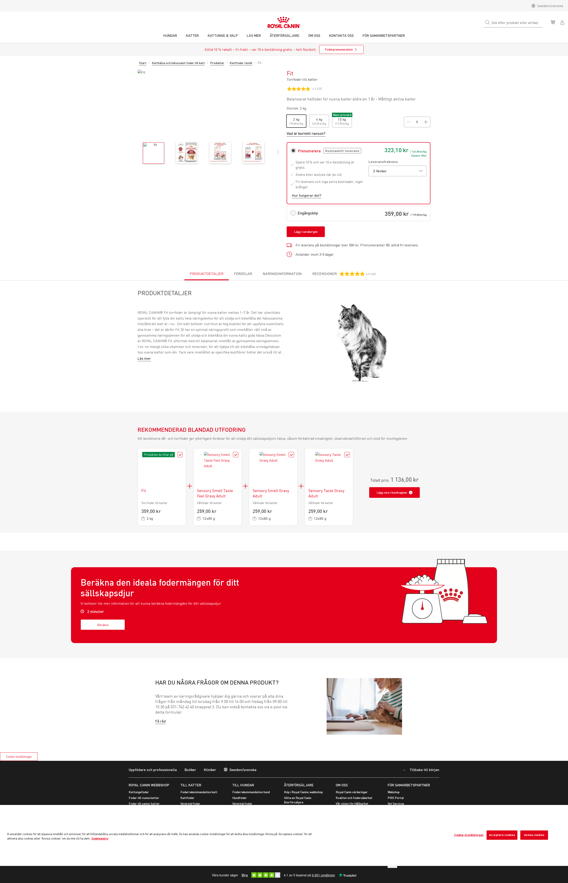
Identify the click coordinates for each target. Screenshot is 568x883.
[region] (284, 835)
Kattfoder (187, 798)
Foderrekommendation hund (251, 792)
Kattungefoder (139, 792)
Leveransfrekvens (383, 161)
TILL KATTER (190, 785)
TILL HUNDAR (243, 785)
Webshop (394, 792)
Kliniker (210, 769)
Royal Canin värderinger (352, 792)
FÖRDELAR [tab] (243, 273)
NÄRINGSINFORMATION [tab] (282, 273)
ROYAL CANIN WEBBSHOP (149, 785)
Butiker (190, 769)
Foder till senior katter (144, 803)
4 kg (319, 119)
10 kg (342, 119)
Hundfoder (239, 798)
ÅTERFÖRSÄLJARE (299, 785)
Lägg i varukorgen (306, 232)
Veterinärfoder (190, 803)
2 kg (296, 119)
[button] (278, 154)
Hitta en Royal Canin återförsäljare (297, 800)
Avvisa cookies (534, 835)
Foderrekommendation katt (198, 792)
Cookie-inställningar (19, 756)
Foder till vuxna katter (144, 798)
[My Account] (562, 22)
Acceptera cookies (502, 835)
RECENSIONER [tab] (344, 275)
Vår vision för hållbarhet (352, 803)
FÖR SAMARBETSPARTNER (409, 785)
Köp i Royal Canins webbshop (303, 792)
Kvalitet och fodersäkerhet (354, 798)
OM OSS (342, 785)
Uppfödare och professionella (153, 769)
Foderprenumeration (339, 49)
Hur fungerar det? (306, 195)
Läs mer (144, 358)
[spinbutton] (417, 122)
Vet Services (396, 803)
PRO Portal (396, 798)
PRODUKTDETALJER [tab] (206, 273)
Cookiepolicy (99, 838)
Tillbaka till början (424, 769)
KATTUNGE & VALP (223, 35)
